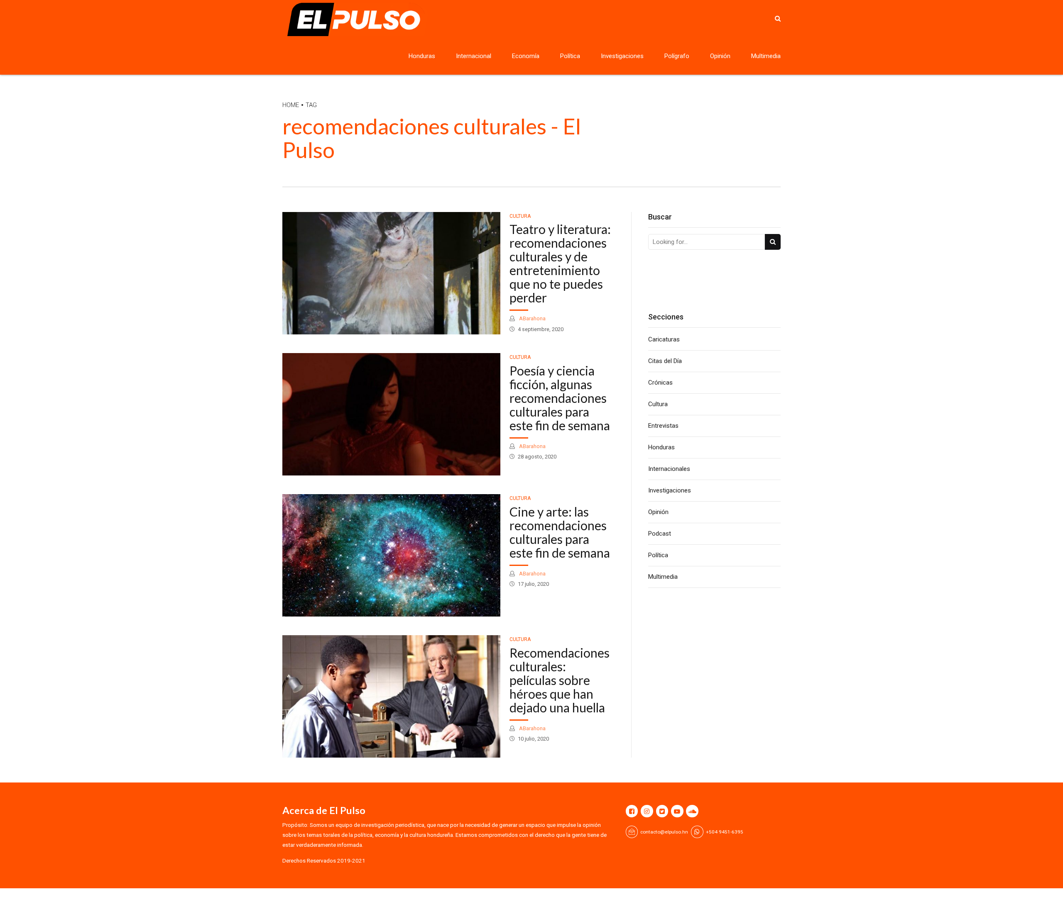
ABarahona (532, 318)
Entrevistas (663, 425)
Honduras (422, 56)
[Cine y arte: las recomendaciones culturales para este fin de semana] (391, 555)
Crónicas (660, 382)
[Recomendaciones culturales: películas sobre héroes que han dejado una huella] (391, 696)
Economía (525, 56)
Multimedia (766, 56)
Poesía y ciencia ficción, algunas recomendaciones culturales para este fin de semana (559, 398)
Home (290, 105)
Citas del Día (665, 361)
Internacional (473, 56)
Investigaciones (622, 56)
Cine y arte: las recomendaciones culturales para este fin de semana (559, 532)
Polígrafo (676, 56)
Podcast (659, 533)
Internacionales (669, 469)
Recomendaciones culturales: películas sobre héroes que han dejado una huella (559, 680)
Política (570, 56)
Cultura (520, 216)
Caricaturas (664, 339)
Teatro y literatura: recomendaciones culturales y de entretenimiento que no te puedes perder (560, 263)
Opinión (720, 56)
